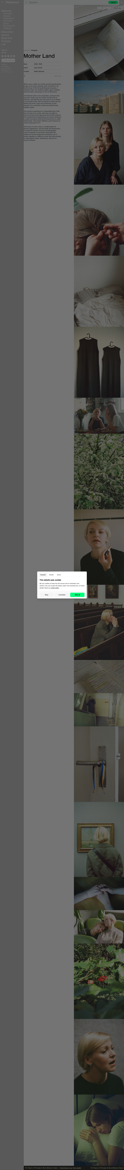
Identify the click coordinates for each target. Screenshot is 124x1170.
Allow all (77, 595)
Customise (62, 595)
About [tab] (59, 575)
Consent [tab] (43, 575)
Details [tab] (51, 575)
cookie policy (55, 588)
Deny (46, 595)
